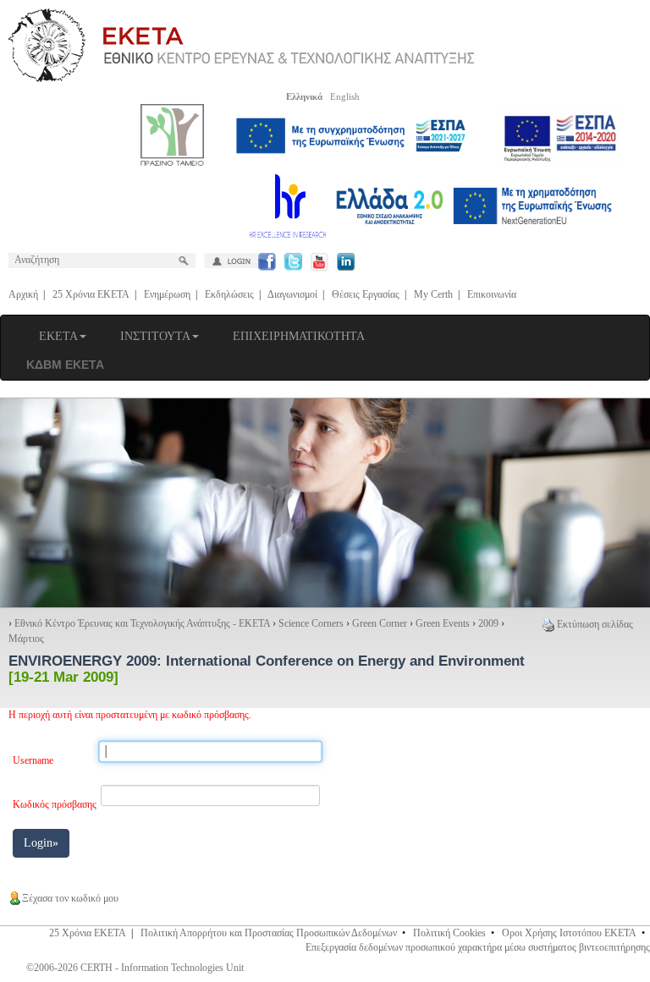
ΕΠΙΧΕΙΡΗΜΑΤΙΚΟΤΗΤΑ (299, 336)
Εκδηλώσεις (229, 294)
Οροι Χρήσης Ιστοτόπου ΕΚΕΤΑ (569, 933)
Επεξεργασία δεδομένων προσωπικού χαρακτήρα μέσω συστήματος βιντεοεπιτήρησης (478, 947)
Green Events (443, 623)
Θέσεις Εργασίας (365, 294)
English (345, 96)
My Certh (433, 294)
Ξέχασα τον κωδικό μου (70, 898)
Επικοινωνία (491, 294)
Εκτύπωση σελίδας (595, 624)
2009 (488, 623)
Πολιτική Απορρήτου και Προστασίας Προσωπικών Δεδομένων (268, 933)
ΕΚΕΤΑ (58, 336)
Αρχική (23, 294)
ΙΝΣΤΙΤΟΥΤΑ (155, 336)
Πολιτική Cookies (449, 933)
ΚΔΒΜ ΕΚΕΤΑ (65, 364)
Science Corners (311, 623)
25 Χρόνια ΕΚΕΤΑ (90, 294)
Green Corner (379, 623)
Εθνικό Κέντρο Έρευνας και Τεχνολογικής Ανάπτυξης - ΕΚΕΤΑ (142, 623)
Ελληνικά (304, 96)
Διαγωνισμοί (292, 294)
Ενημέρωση (167, 294)
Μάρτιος (26, 639)
